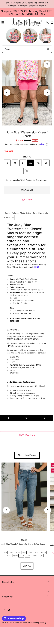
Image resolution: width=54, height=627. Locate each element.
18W (34, 556)
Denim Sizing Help (40, 213)
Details (7, 213)
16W (28, 556)
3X (27, 171)
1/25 (11, 552)
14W (22, 556)
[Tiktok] (9, 610)
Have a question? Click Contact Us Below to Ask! (26, 180)
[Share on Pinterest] (44, 418)
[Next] (47, 92)
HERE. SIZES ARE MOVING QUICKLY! (30, 13)
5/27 (24, 552)
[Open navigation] (5, 22)
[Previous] (7, 92)
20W (41, 556)
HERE (36, 267)
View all (27, 566)
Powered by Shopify (37, 622)
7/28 (30, 552)
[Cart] (52, 22)
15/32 (15, 556)
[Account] (47, 22)
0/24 (5, 552)
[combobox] (27, 49)
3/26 (18, 552)
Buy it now (27, 200)
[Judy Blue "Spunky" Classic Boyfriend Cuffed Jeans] (24, 497)
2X (46, 163)
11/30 (43, 552)
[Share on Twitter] (27, 418)
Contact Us (9, 217)
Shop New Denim (27, 455)
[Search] (48, 49)
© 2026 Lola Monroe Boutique (14, 622)
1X (38, 163)
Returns (15, 213)
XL (30, 163)
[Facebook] (4, 610)
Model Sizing (25, 213)
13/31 (8, 556)
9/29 (36, 552)
